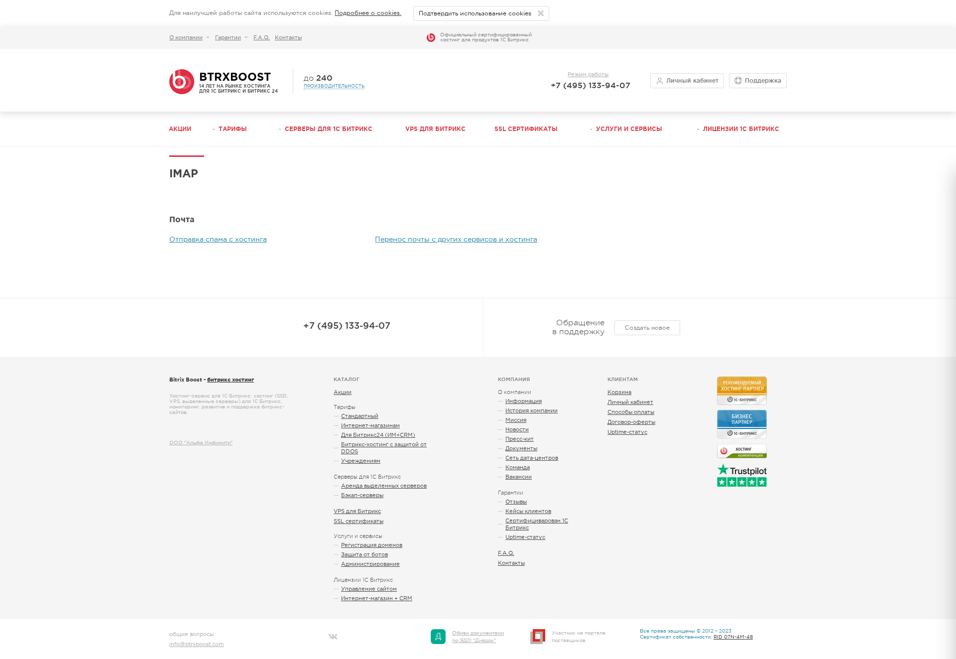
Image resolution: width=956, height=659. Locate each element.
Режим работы (588, 74)
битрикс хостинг (230, 380)
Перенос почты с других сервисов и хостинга (456, 239)
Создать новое (647, 327)
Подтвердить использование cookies (475, 13)
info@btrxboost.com (196, 644)
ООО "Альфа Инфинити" (201, 442)
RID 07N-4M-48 (733, 637)
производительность (334, 86)
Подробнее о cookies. (368, 12)
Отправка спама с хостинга (218, 239)
